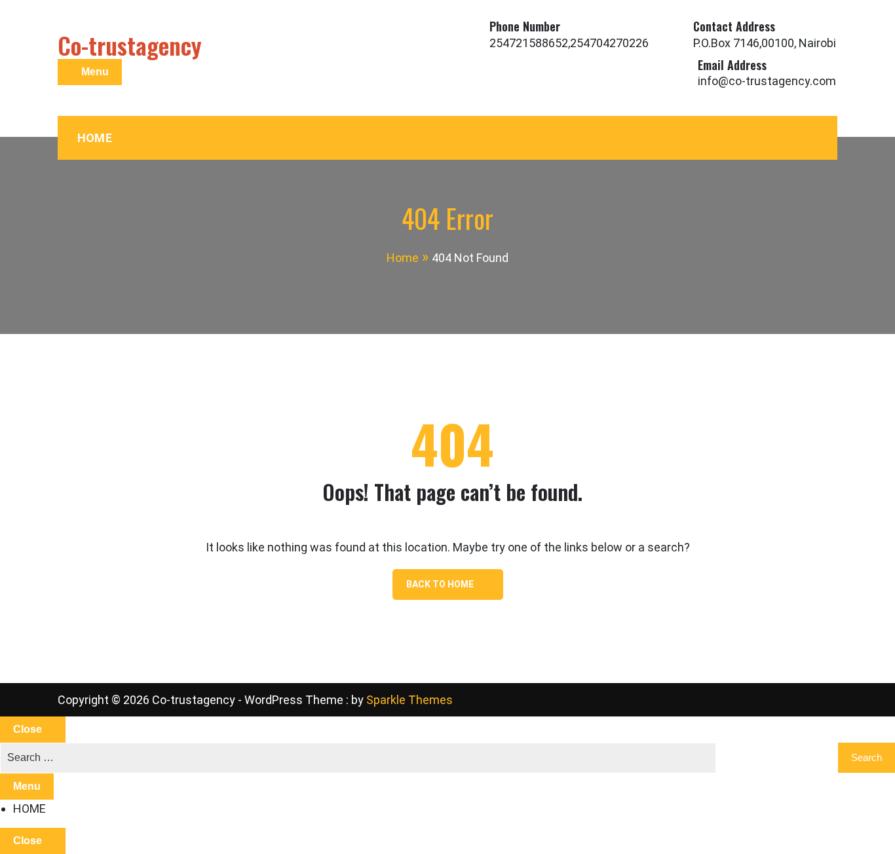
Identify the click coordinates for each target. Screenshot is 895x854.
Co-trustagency (130, 45)
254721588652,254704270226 (569, 43)
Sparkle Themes (409, 700)
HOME (94, 138)
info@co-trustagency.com (767, 81)
